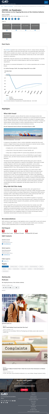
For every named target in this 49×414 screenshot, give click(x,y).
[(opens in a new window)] (1, 400)
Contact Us (6, 261)
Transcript (3, 290)
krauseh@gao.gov (7, 243)
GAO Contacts (35, 25)
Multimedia (7, 34)
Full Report (25, 25)
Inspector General (33, 396)
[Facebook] (3, 18)
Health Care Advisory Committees (33, 411)
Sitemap (33, 404)
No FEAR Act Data (33, 409)
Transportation (5, 266)
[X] (6, 18)
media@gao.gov (7, 254)
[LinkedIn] (9, 18)
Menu (46, 2)
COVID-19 (8, 49)
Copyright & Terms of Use (33, 399)
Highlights (6, 25)
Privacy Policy (33, 401)
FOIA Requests (33, 406)
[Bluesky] (12, 18)
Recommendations (16, 25)
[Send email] (19, 18)
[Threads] (15, 18)
